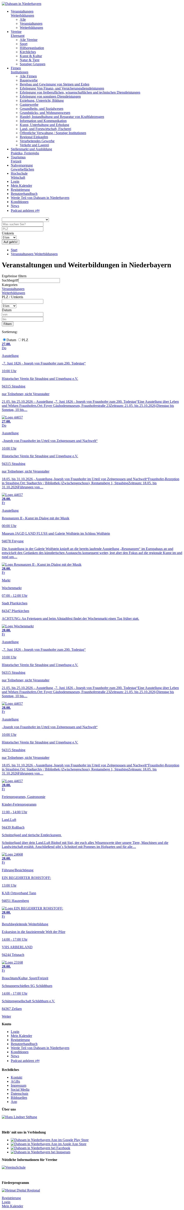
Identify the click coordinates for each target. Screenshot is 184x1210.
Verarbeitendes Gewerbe (37, 141)
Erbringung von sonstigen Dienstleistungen (50, 96)
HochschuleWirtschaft (19, 175)
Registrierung (20, 190)
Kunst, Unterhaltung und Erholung (44, 125)
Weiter (6, 1016)
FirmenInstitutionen (19, 70)
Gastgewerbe (29, 104)
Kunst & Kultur (31, 56)
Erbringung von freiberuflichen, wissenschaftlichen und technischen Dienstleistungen (80, 92)
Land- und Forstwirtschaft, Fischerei (45, 129)
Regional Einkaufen (34, 137)
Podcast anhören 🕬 (25, 210)
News (15, 206)
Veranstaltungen (31, 23)
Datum (6, 310)
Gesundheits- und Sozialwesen (41, 108)
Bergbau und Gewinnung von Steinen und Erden (54, 84)
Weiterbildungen (31, 27)
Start (14, 250)
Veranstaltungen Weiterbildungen (34, 254)
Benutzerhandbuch (24, 194)
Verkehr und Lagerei (34, 145)
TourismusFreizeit (18, 159)
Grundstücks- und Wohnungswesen (45, 113)
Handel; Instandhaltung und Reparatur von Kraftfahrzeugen (62, 117)
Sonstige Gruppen (32, 64)
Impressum (18, 1085)
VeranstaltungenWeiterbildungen (22, 13)
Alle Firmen (28, 76)
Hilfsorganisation (32, 48)
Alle (23, 19)
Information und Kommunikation (43, 121)
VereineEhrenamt (17, 34)
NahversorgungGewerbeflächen (22, 167)
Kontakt (16, 1077)
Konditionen (19, 202)
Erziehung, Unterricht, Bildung (42, 100)
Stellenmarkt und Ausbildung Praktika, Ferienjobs (31, 151)
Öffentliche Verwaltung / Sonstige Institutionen (53, 133)
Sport (23, 44)
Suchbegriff (10, 280)
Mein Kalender (21, 185)
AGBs (15, 1081)
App (14, 1102)
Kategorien (10, 285)
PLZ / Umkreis (12, 297)
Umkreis (8, 233)
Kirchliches (28, 52)
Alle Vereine (28, 40)
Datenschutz (19, 1093)
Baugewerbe (29, 80)
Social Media (20, 1089)
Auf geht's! (11, 242)
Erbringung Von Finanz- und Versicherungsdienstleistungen (62, 88)
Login (15, 181)
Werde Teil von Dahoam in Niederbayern (40, 198)
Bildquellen (19, 1098)
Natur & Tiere (29, 60)
